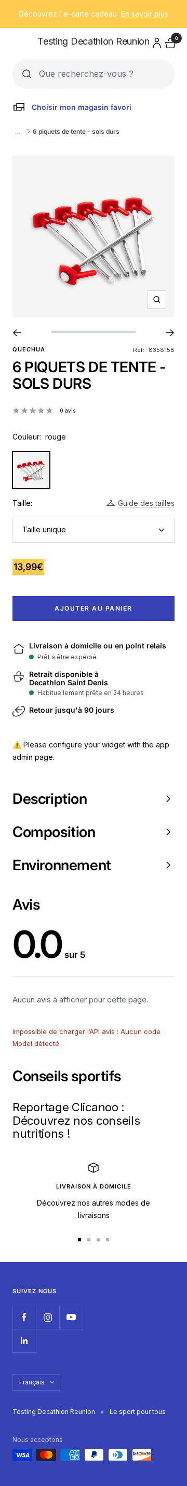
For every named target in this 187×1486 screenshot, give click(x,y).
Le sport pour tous (138, 1412)
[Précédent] (16, 332)
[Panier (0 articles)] (169, 42)
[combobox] (102, 74)
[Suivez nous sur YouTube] (71, 1317)
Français (32, 1382)
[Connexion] (155, 41)
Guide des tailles (146, 503)
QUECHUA (28, 349)
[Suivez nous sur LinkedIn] (24, 1340)
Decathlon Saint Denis (68, 682)
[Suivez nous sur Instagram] (47, 1317)
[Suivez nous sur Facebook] (24, 1317)
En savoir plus (144, 13)
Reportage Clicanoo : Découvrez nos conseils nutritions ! (76, 1120)
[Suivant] (170, 332)
